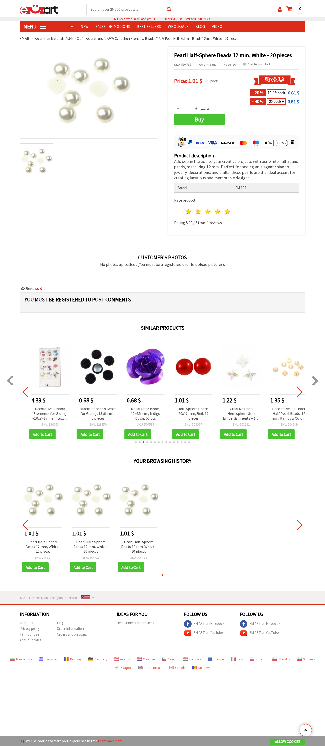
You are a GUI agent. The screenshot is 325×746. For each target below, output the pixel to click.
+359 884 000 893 (195, 19)
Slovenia (309, 659)
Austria (125, 659)
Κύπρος (126, 668)
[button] (136, 442)
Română (76, 659)
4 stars (217, 211)
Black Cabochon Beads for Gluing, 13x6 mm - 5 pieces (91, 413)
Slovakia (284, 659)
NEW (85, 26)
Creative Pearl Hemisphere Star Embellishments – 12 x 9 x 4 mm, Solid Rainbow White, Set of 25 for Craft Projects (234, 413)
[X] (22, 741)
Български (24, 659)
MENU (30, 26)
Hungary (195, 659)
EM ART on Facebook (208, 623)
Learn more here (110, 741)
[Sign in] (280, 9)
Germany (100, 659)
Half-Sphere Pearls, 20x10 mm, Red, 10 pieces (186, 413)
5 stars (227, 211)
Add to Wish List (258, 64)
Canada (180, 668)
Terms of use (29, 634)
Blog (200, 26)
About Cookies (30, 640)
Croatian (149, 659)
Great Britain (153, 668)
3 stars (208, 211)
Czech (172, 659)
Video (217, 26)
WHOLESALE (178, 26)
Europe (219, 659)
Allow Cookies (287, 741)
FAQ (60, 623)
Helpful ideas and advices (135, 623)
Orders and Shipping (72, 634)
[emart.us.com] (39, 9)
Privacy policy (30, 628)
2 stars (198, 211)
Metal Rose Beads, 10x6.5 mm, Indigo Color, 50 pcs (138, 413)
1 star (188, 211)
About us (26, 623)
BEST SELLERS (149, 26)
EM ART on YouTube (208, 632)
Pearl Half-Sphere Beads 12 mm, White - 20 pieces (43, 546)
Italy (240, 659)
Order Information (70, 628)
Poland (261, 659)
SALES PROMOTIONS (113, 26)
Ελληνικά (51, 659)
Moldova (204, 668)
